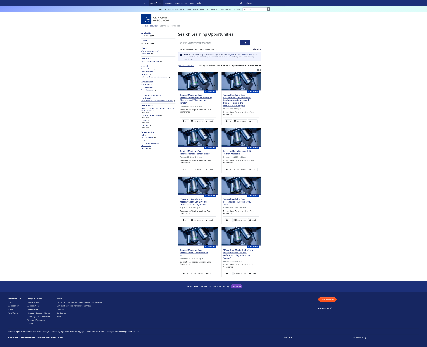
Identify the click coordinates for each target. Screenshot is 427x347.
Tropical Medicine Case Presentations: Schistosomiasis (195, 152)
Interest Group (14, 306)
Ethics (195, 9)
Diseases (145, 120)
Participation (146, 54)
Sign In (249, 3)
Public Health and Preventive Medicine (155, 77)
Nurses (145, 140)
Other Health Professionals (151, 143)
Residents (145, 148)
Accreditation (33, 306)
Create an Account (327, 299)
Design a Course (34, 298)
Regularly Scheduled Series (38, 313)
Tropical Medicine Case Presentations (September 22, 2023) (194, 253)
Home (145, 3)
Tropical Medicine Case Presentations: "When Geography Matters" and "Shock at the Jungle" (196, 99)
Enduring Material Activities (39, 316)
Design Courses (181, 3)
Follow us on (324, 308)
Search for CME (156, 3)
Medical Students (148, 138)
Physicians (146, 146)
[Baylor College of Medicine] (155, 19)
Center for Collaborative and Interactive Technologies (79, 302)
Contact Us (61, 313)
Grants (30, 323)
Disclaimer (288, 338)
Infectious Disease (148, 69)
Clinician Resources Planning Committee (74, 306)
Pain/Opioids (204, 9)
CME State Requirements (230, 9)
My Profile (239, 3)
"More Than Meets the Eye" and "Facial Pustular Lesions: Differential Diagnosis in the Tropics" (238, 254)
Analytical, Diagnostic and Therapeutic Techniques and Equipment (157, 109)
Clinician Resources (149, 26)
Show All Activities (186, 65)
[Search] (245, 42)
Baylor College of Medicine (151, 61)
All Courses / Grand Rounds (152, 95)
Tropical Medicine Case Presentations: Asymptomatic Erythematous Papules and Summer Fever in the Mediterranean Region (237, 100)
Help (199, 3)
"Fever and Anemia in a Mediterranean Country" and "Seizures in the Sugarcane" (193, 202)
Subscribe (236, 286)
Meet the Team (33, 302)
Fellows (145, 135)
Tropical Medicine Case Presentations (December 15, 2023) (237, 202)
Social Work (215, 9)
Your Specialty (172, 9)
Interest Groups (185, 9)
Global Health (147, 85)
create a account (244, 54)
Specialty (11, 302)
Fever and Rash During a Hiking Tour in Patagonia (238, 152)
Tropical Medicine (148, 90)
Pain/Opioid (13, 313)
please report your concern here (127, 332)
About (192, 3)
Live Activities (33, 309)
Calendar (168, 3)
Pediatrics (145, 74)
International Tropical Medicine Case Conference (158, 101)
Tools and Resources (36, 320)
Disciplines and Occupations (151, 115)
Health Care (146, 125)
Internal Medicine (148, 72)
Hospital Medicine (148, 87)
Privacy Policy (358, 338)
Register (231, 54)
